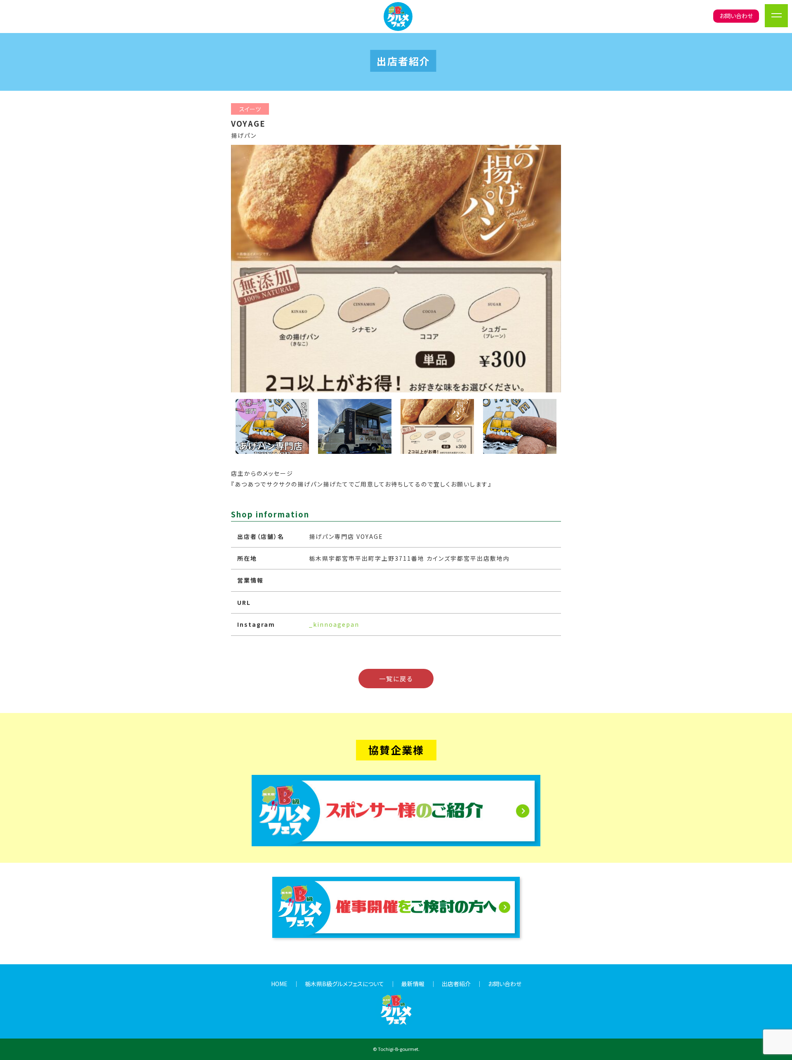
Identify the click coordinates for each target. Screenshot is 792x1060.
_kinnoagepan (334, 624)
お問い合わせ (736, 16)
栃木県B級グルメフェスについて (344, 984)
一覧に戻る (396, 678)
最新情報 (412, 984)
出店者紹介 (456, 984)
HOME (279, 984)
